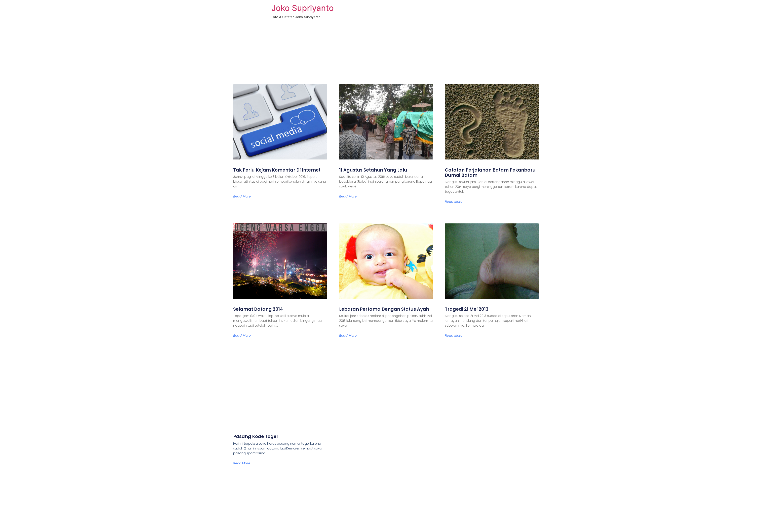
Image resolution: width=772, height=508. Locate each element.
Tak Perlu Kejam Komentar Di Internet (276, 170)
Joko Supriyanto (302, 8)
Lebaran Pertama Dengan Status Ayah (384, 309)
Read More (242, 196)
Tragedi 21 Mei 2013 (466, 309)
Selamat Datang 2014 (258, 309)
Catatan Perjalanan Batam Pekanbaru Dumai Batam (490, 172)
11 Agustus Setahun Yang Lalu (373, 170)
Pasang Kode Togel (255, 436)
